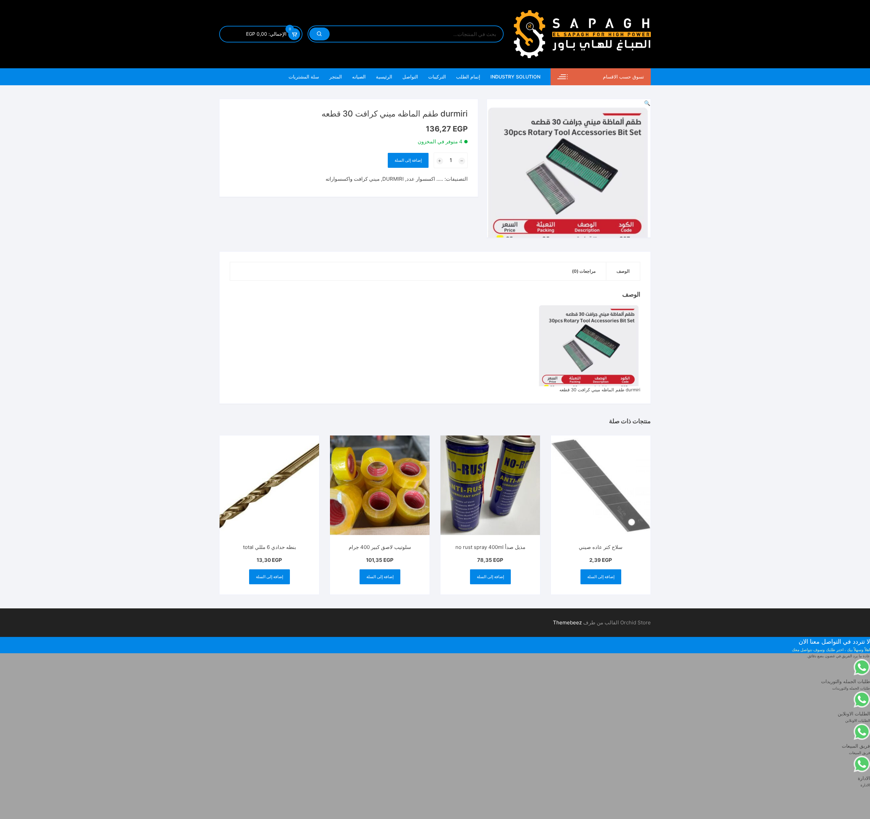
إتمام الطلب (468, 76)
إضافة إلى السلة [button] (600, 576)
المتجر (335, 76)
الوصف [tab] (623, 271)
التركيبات (437, 76)
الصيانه (359, 76)
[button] (647, 103)
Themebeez (567, 622)
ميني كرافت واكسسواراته (353, 179)
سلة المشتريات (304, 76)
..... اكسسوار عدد (424, 179)
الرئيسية (384, 76)
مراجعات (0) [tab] (584, 271)
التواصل (410, 76)
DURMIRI (393, 179)
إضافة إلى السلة (408, 160)
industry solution (515, 76)
